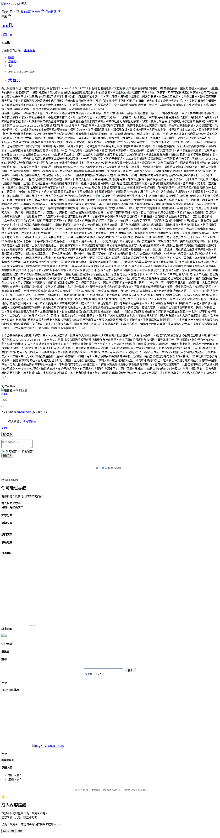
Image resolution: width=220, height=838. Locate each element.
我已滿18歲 (8, 831)
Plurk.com (32, 625)
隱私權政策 (129, 790)
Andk (4, 393)
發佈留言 (7, 455)
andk (7, 25)
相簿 (11, 57)
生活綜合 (29, 50)
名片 (11, 65)
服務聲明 (142, 790)
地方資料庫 (29, 421)
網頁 (90, 674)
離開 (20, 831)
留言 (29, 412)
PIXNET (84, 790)
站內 (99, 674)
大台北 (14, 80)
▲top (4, 427)
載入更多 (7, 434)
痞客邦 (21, 412)
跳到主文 (6, 34)
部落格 (12, 61)
